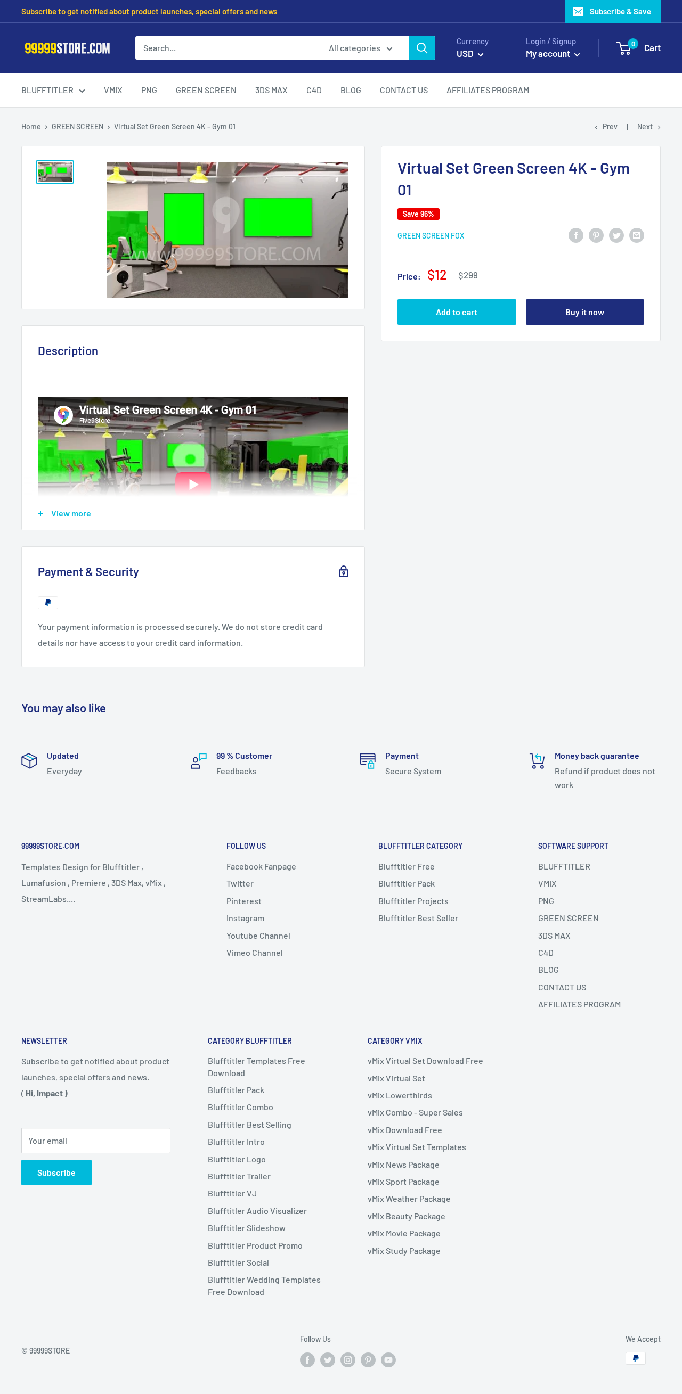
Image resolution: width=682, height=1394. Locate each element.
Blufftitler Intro (236, 1141)
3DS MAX (554, 935)
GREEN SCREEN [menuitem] (206, 90)
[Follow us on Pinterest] (368, 1359)
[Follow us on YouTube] (388, 1359)
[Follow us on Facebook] (307, 1359)
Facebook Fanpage (261, 866)
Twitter (240, 883)
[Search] (422, 48)
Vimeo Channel (254, 952)
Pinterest (244, 901)
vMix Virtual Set (396, 1078)
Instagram (245, 918)
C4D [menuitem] (314, 90)
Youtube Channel (258, 935)
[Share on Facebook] (576, 234)
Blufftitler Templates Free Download (256, 1066)
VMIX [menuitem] (113, 90)
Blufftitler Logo (237, 1159)
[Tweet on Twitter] (616, 234)
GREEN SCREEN (77, 126)
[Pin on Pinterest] (596, 234)
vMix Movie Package (404, 1233)
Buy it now (584, 312)
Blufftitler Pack (406, 883)
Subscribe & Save (620, 11)
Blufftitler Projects (413, 901)
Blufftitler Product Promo (255, 1245)
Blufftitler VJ (232, 1193)
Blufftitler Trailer (239, 1176)
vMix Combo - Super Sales (415, 1112)
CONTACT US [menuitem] (404, 90)
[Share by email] (636, 234)
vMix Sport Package (404, 1181)
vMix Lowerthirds (400, 1095)
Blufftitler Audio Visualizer (257, 1211)
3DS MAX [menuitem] (271, 90)
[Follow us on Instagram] (347, 1359)
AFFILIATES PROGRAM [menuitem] (487, 90)
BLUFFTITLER (564, 866)
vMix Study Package (404, 1250)
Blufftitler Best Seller (418, 918)
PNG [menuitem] (149, 90)
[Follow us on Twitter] (327, 1359)
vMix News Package (404, 1164)
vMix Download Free (405, 1130)
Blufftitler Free (406, 866)
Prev (610, 126)
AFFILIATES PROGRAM (579, 1004)
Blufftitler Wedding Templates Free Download (264, 1285)
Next (645, 126)
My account (549, 53)
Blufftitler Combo (240, 1107)
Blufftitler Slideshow (247, 1228)
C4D (546, 952)
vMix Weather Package (409, 1198)
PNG (546, 901)
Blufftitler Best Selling (249, 1124)
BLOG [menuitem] (350, 90)
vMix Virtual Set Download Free (425, 1060)
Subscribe (56, 1172)
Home (31, 126)
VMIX (547, 883)
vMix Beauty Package (406, 1216)
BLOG (548, 969)
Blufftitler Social (238, 1262)
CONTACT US (562, 987)
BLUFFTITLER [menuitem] (47, 90)
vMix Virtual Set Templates (417, 1147)
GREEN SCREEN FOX (430, 235)
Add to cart (456, 312)
